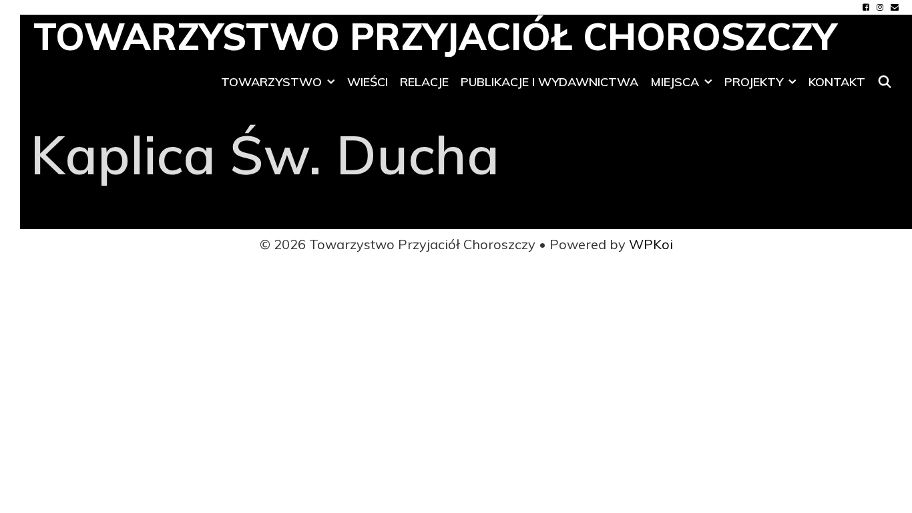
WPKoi (651, 244)
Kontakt (837, 82)
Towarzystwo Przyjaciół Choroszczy (435, 36)
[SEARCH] (885, 82)
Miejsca (674, 82)
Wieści (367, 82)
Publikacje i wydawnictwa (549, 82)
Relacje (424, 82)
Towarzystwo (271, 82)
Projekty (753, 82)
